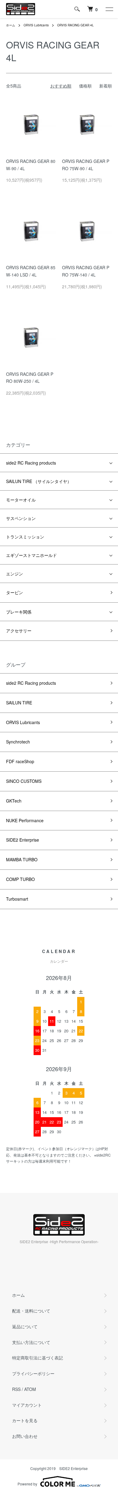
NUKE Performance (25, 820)
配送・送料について (31, 1311)
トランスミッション (25, 537)
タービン (14, 592)
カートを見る (25, 1420)
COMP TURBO (20, 879)
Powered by (27, 1483)
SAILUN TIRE (19, 703)
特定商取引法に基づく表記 (37, 1358)
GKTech (13, 801)
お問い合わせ (25, 1436)
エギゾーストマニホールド (31, 555)
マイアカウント (27, 1405)
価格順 (85, 86)
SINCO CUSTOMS (23, 781)
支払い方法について (31, 1342)
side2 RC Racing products (31, 463)
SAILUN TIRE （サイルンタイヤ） (38, 481)
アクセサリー (18, 630)
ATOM (30, 1389)
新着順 (105, 86)
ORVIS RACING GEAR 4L (75, 25)
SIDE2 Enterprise (22, 840)
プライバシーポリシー (33, 1373)
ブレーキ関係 (18, 612)
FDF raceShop (20, 761)
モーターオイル (21, 500)
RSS (16, 1389)
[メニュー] (109, 9)
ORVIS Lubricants (36, 25)
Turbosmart (17, 899)
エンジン (14, 574)
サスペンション (21, 518)
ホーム (10, 25)
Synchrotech (18, 742)
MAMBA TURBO (22, 859)
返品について (25, 1326)
